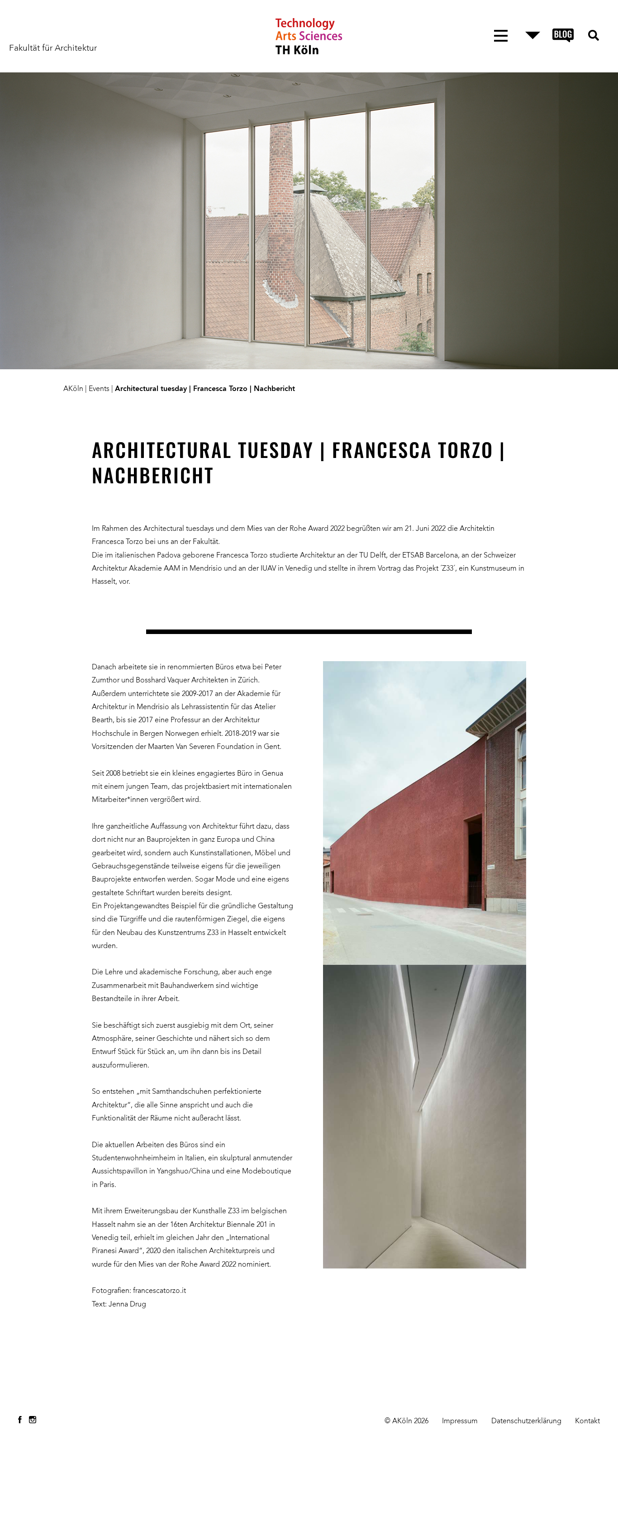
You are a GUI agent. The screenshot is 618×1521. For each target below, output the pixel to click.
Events (99, 389)
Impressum (460, 1421)
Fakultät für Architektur (53, 48)
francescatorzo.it (159, 1291)
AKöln (73, 389)
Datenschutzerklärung (526, 1421)
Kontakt (587, 1421)
